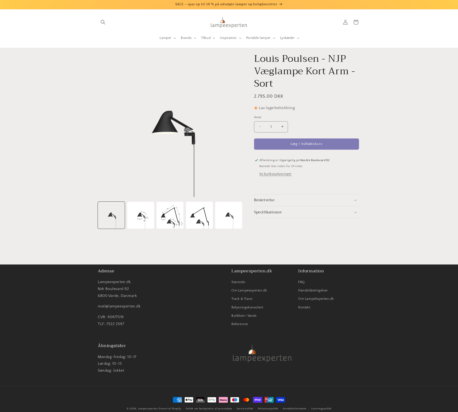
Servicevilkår (245, 408)
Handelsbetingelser (313, 291)
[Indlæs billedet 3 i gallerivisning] (169, 215)
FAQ (301, 282)
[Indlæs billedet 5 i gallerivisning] (228, 215)
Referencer (239, 324)
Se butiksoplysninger (275, 174)
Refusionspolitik (268, 408)
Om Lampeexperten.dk (249, 291)
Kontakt (304, 307)
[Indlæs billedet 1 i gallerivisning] (111, 215)
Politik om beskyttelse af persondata (209, 408)
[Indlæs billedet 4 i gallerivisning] (199, 215)
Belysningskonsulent (247, 307)
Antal (257, 117)
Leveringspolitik (321, 408)
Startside (238, 282)
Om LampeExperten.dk (316, 299)
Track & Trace (241, 299)
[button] (103, 22)
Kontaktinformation (295, 408)
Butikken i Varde (244, 316)
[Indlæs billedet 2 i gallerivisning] (140, 215)
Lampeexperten (148, 408)
